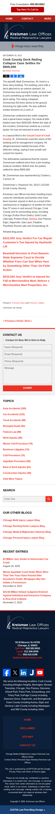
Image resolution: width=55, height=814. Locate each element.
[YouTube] (40, 672)
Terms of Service (33, 772)
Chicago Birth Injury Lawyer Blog (21, 520)
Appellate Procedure (17, 461)
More (47, 18)
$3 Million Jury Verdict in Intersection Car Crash (25, 561)
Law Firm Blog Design (26, 810)
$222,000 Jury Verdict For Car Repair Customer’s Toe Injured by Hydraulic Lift (27, 242)
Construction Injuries (17, 473)
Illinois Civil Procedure (18, 443)
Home (9, 18)
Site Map (27, 737)
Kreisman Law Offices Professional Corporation (27, 31)
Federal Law (12, 432)
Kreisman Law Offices (35, 801)
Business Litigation (16, 449)
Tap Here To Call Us (27, 9)
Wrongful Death (14, 426)
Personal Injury (18, 303)
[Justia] (32, 672)
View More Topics (12, 479)
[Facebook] (7, 672)
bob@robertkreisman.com (27, 657)
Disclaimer (27, 728)
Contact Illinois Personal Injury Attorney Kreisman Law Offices (27, 761)
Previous (9, 321)
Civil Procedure (14, 455)
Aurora (33, 219)
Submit (27, 388)
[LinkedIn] (23, 672)
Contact (27, 18)
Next (28, 321)
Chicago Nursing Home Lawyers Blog (24, 526)
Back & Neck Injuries (17, 467)
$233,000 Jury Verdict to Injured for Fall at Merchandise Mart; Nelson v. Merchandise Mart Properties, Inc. (26, 280)
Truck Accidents (14, 420)
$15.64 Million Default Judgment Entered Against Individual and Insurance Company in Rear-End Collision (27, 595)
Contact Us (27, 745)
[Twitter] (15, 672)
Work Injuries (12, 438)
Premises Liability (36, 303)
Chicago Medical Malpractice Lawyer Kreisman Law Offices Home (27, 755)
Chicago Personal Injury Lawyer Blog (23, 538)
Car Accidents (14, 414)
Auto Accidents (14, 408)
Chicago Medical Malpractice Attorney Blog (27, 532)
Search (48, 499)
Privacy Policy (15, 772)
